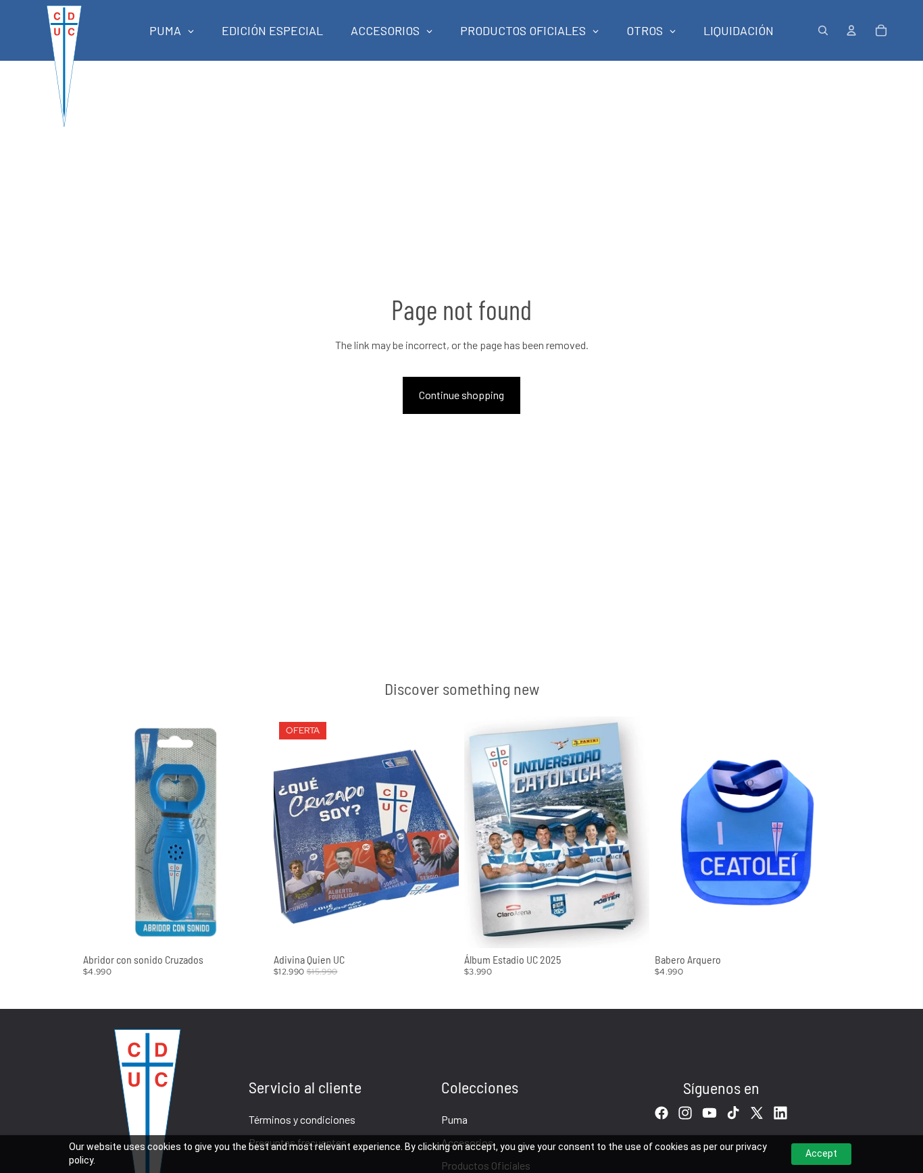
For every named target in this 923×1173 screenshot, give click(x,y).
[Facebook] (661, 1113)
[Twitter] (757, 1113)
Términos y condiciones (302, 1119)
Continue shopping (461, 394)
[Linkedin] (780, 1113)
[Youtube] (709, 1113)
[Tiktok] (733, 1113)
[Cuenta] (851, 30)
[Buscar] (823, 30)
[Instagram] (685, 1113)
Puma (454, 1119)
